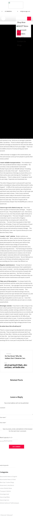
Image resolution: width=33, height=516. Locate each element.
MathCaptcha (8, 441)
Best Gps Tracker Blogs (7, 482)
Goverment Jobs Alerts (7, 485)
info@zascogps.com (25, 11)
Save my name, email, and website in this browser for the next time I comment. (17, 430)
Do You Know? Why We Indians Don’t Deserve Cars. (15, 357)
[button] (6, 515)
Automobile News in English (8, 476)
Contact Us (21, 41)
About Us (20, 37)
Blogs (19, 45)
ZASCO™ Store (22, 26)
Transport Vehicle (5, 491)
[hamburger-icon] (29, 18)
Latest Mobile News (6, 488)
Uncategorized (4, 494)
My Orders (21, 34)
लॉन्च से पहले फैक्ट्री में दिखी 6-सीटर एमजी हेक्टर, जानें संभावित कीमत (15, 366)
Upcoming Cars (4, 500)
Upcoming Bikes (5, 497)
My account (21, 30)
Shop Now (21, 22)
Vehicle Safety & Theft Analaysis (9, 503)
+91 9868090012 (8, 11)
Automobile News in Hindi (8, 479)
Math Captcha (4, 437)
